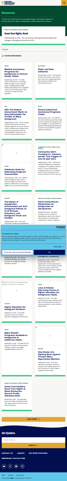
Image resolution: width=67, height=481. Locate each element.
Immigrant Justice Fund (13, 458)
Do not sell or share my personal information (17, 252)
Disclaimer (11, 475)
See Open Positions (38, 453)
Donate (21, 453)
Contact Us (7, 453)
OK (49, 252)
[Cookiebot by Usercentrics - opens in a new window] (57, 227)
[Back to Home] (8, 3)
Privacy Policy (20, 475)
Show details (58, 246)
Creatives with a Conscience (23, 478)
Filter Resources (13, 56)
